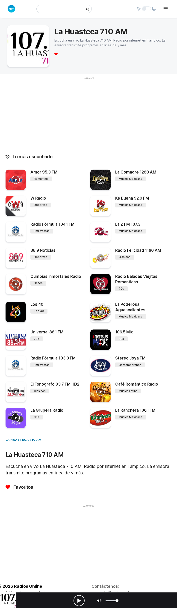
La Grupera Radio (46, 410)
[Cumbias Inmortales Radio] (16, 284)
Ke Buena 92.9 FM (132, 198)
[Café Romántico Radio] (100, 392)
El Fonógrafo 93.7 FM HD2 (54, 384)
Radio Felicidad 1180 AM (138, 250)
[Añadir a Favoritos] (21, 186)
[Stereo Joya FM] (100, 366)
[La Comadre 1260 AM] (100, 180)
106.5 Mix (124, 332)
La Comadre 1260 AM (135, 172)
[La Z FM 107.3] (100, 232)
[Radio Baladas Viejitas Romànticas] (100, 284)
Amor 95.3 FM (43, 172)
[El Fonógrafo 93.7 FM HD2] (16, 392)
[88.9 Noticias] (16, 258)
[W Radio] (16, 206)
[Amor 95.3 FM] (16, 180)
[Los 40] (16, 312)
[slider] (112, 601)
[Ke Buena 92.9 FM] (100, 206)
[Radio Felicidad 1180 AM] (100, 258)
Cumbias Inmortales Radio (55, 276)
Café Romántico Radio (136, 384)
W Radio (38, 198)
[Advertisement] (88, 542)
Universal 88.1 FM (46, 332)
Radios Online (28, 586)
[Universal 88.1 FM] (16, 339)
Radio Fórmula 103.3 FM (53, 358)
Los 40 (36, 304)
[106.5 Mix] (100, 339)
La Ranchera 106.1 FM (135, 410)
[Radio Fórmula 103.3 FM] (16, 366)
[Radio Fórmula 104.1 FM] (16, 232)
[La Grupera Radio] (16, 418)
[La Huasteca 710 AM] (8, 600)
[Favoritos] (56, 54)
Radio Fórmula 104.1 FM (52, 224)
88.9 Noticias (43, 250)
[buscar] (87, 9)
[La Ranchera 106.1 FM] (100, 418)
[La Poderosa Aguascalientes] (100, 312)
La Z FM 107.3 (127, 224)
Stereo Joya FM (130, 358)
